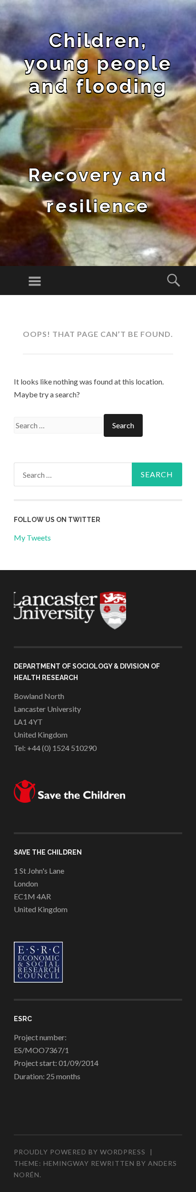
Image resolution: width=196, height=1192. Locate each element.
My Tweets (32, 537)
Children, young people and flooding (98, 63)
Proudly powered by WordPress (80, 1152)
